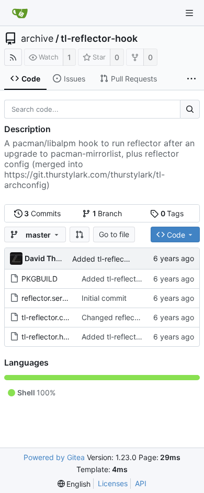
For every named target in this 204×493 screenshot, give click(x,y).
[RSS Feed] (13, 57)
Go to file (114, 234)
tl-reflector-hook (99, 38)
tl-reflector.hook (48, 336)
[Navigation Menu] (189, 13)
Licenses (113, 483)
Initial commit (104, 298)
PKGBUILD (39, 278)
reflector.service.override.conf (72, 298)
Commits (42, 213)
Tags (172, 213)
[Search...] (190, 109)
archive (37, 38)
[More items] (191, 79)
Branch (107, 213)
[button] (79, 234)
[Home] (20, 13)
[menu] (74, 483)
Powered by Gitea (54, 457)
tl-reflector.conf (47, 317)
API (140, 483)
